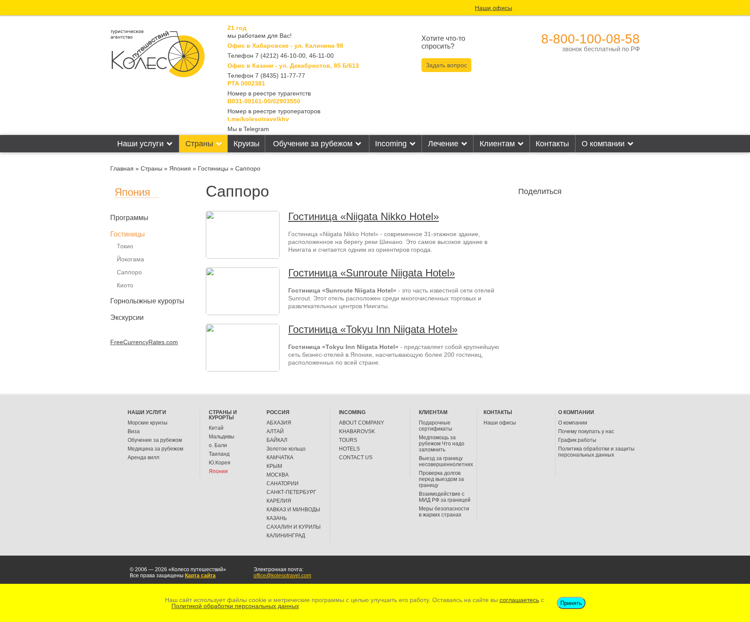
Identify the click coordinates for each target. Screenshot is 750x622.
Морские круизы (148, 423)
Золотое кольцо (286, 449)
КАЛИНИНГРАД (285, 536)
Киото (125, 285)
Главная (122, 168)
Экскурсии (127, 317)
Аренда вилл (143, 457)
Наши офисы (493, 8)
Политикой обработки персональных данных (235, 606)
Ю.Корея (219, 463)
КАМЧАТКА (279, 457)
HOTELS (349, 449)
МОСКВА (277, 475)
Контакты (552, 143)
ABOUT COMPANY (361, 423)
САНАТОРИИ (282, 483)
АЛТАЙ (275, 431)
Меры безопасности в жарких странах (444, 512)
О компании (603, 143)
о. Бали (218, 445)
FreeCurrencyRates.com (144, 342)
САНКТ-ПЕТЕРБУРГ (291, 492)
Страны (199, 143)
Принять (571, 603)
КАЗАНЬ (276, 518)
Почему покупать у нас (586, 431)
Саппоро (129, 272)
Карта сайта (200, 576)
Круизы (247, 143)
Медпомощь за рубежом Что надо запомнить (441, 443)
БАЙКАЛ (276, 440)
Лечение (443, 143)
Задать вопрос (446, 65)
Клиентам (497, 143)
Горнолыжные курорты (147, 301)
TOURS (348, 440)
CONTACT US (355, 457)
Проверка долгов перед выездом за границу (441, 479)
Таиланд (219, 454)
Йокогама (130, 259)
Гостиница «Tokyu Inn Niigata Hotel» (372, 329)
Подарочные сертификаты (435, 426)
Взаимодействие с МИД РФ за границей (444, 497)
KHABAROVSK (357, 431)
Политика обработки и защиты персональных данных (596, 452)
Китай (216, 428)
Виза (134, 431)
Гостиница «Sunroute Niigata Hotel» (371, 273)
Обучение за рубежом (312, 143)
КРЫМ (274, 466)
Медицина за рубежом (155, 449)
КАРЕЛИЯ (278, 501)
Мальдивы (221, 437)
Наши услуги (140, 143)
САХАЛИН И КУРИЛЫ (293, 527)
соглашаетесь (519, 599)
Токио (125, 246)
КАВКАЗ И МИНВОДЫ (293, 510)
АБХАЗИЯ (278, 423)
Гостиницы (213, 168)
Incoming (391, 143)
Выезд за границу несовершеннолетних (446, 461)
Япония (180, 168)
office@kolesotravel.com (282, 576)
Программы (129, 217)
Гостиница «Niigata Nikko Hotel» (363, 216)
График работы (577, 440)
